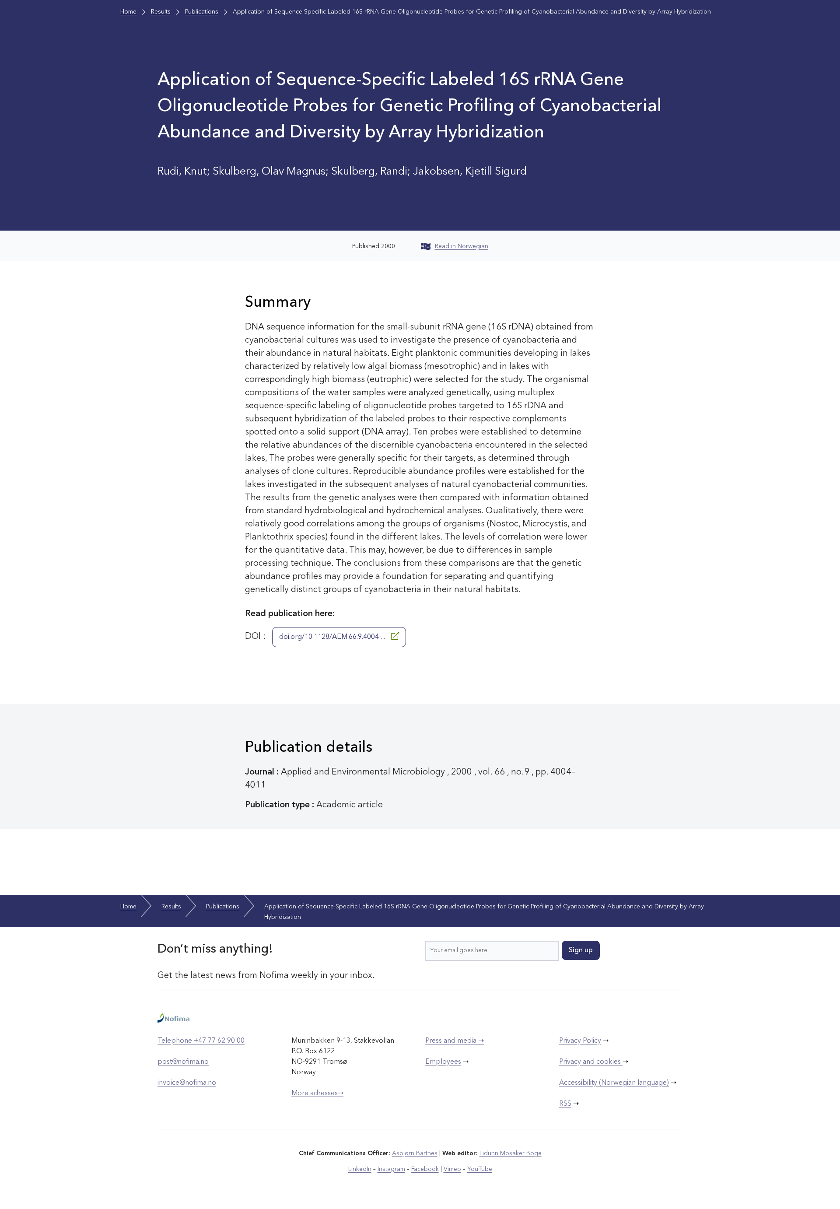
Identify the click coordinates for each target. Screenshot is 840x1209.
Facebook (425, 1169)
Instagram (391, 1169)
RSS (565, 1103)
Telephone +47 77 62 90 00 (201, 1040)
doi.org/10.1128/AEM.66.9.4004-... (333, 637)
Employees (443, 1061)
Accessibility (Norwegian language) (614, 1082)
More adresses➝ (317, 1093)
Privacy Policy (580, 1040)
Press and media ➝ (454, 1040)
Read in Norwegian (461, 246)
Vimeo (452, 1169)
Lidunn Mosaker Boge (511, 1153)
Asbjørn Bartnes (415, 1153)
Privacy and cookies (591, 1061)
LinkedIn (359, 1169)
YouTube (479, 1169)
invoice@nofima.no (187, 1082)
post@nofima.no (183, 1061)
